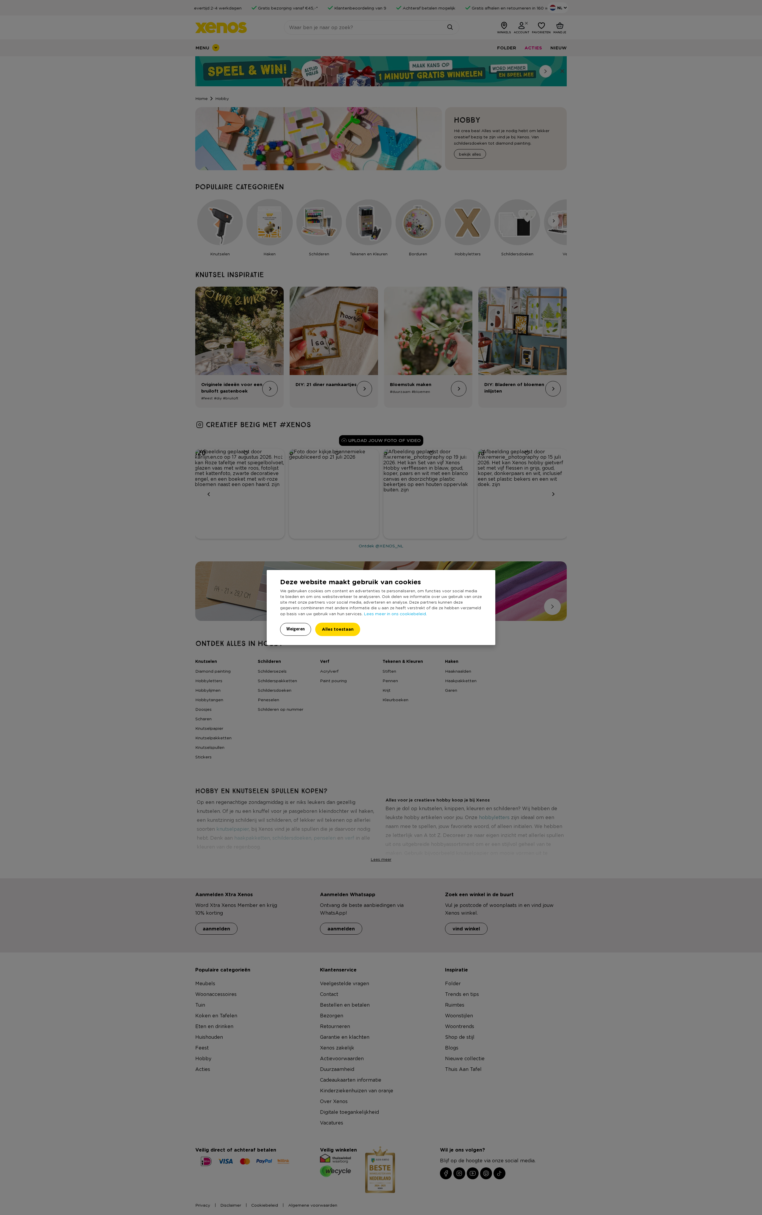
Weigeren (295, 629)
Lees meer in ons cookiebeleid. (395, 613)
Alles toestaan (338, 629)
